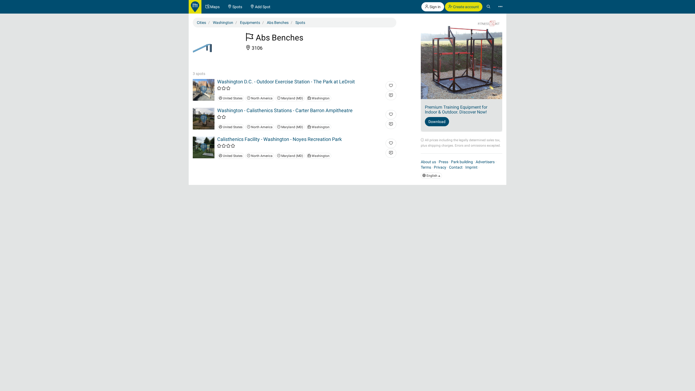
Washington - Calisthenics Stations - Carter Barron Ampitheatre (285, 110)
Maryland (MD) (291, 98)
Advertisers (485, 162)
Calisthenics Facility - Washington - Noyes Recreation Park (279, 139)
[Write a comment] (391, 95)
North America (261, 98)
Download (437, 121)
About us (428, 162)
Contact (456, 167)
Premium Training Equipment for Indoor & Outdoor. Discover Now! (456, 110)
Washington (320, 98)
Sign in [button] (435, 7)
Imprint (471, 167)
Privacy (440, 167)
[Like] (391, 85)
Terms (426, 167)
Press (443, 162)
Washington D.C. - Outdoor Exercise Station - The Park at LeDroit (286, 81)
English (432, 176)
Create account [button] (465, 7)
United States (232, 98)
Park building (462, 162)
